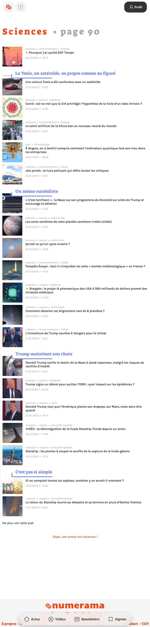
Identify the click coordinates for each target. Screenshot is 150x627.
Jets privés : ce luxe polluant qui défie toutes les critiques (67, 170)
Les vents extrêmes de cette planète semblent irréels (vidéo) (68, 221)
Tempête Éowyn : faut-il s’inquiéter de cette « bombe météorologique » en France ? (85, 266)
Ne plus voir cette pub (17, 523)
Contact (131, 623)
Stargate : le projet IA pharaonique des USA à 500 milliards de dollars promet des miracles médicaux (86, 290)
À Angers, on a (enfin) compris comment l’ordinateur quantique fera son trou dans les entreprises (85, 150)
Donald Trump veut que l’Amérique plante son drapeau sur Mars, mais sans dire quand (84, 408)
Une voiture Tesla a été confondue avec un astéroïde (62, 82)
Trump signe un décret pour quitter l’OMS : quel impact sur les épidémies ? (80, 384)
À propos (8, 623)
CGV (145, 623)
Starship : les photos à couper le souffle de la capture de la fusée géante (78, 451)
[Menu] (20, 7)
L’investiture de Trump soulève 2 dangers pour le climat (66, 333)
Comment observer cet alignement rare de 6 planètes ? (65, 311)
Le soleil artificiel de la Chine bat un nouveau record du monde (70, 126)
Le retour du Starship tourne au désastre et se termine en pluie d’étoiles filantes (83, 502)
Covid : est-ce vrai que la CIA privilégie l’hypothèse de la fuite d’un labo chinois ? (83, 103)
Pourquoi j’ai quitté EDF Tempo (51, 52)
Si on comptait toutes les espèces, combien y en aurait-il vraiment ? (75, 480)
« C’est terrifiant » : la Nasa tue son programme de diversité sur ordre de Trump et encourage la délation (84, 201)
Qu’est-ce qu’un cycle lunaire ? (47, 244)
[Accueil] (8, 7)
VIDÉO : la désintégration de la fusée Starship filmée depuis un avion (76, 429)
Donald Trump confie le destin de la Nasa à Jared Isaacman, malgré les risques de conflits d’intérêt (85, 364)
